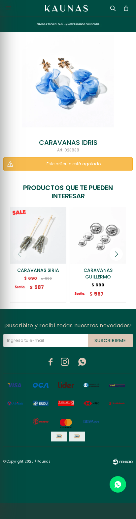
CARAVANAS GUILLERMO (98, 273)
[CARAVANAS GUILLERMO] (98, 235)
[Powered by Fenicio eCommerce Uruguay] (123, 462)
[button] (116, 254)
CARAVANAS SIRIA (38, 270)
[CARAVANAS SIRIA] (38, 235)
